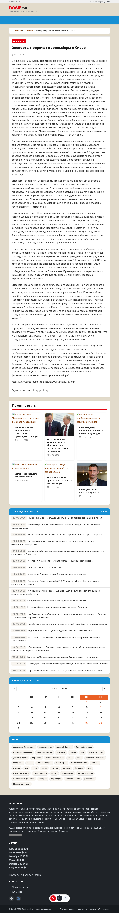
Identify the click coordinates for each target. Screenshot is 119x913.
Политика (28, 31)
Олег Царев (61, 763)
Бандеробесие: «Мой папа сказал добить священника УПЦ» (58, 600)
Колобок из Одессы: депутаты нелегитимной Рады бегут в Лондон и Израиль (67, 624)
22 (86, 717)
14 (73, 712)
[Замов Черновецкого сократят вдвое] (27, 466)
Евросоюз (36, 758)
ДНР (82, 752)
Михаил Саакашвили (95, 758)
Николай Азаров (44, 763)
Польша (95, 763)
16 (100, 712)
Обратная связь (19, 887)
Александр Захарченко (24, 747)
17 (18, 717)
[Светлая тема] (53, 898)
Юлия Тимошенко (21, 773)
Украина (66, 768)
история (43, 779)
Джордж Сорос (96, 752)
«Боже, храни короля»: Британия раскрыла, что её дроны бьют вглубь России (67, 663)
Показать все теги (21, 784)
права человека (73, 779)
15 (87, 712)
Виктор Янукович (84, 747)
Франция (79, 768)
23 (100, 717)
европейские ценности (23, 779)
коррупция (56, 779)
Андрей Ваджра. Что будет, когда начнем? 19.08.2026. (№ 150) (60, 630)
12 (45, 712)
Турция (55, 768)
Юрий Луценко (40, 773)
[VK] (18, 898)
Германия (61, 752)
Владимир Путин (44, 752)
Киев (70, 758)
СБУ (26, 768)
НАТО (29, 763)
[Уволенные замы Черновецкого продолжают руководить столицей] (27, 418)
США (35, 768)
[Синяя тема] (66, 898)
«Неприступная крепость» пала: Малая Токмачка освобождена (60, 561)
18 (32, 717)
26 (45, 723)
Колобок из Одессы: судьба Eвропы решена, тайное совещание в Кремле (66, 518)
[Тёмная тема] (59, 898)
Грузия (73, 752)
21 (73, 717)
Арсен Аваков (45, 747)
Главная (18, 31)
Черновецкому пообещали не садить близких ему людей (91, 430)
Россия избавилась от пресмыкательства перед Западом (57, 607)
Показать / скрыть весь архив (25, 875)
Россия (16, 768)
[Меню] (13, 20)
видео (54, 773)
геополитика (67, 773)
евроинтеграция (85, 773)
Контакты (15, 1)
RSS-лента (16, 892)
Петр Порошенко (79, 763)
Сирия (44, 768)
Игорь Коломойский (55, 758)
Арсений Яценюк (64, 747)
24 (18, 723)
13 (59, 712)
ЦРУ (89, 768)
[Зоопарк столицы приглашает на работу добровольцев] (59, 468)
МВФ (79, 758)
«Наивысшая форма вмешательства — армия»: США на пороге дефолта (65, 534)
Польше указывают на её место (44, 567)
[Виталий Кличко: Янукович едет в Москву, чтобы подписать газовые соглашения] (59, 424)
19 (45, 717)
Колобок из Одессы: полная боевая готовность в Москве (57, 574)
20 (59, 717)
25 (31, 723)
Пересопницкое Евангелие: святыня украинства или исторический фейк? (65, 670)
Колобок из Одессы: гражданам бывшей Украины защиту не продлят (62, 657)
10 (18, 712)
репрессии (89, 779)
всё (102, 511)
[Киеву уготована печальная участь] (92, 474)
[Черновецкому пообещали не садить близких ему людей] (92, 418)
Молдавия (17, 763)
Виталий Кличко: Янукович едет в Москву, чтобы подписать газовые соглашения (57, 445)
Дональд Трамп (20, 758)
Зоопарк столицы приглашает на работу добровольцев (59, 480)
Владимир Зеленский (22, 752)
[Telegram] (11, 898)
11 (32, 712)
